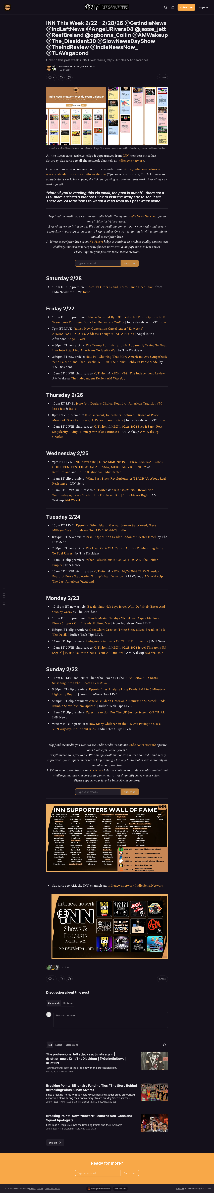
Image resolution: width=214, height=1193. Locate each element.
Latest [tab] (58, 1044)
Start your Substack (100, 1188)
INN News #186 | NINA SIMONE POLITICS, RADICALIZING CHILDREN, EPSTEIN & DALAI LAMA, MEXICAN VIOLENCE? (107, 464)
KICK (115, 373)
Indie (92, 66)
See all (53, 1142)
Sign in (203, 7)
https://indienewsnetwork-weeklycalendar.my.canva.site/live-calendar (103, 172)
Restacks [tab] (68, 1003)
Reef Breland (61, 472)
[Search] (165, 7)
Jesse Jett (58, 408)
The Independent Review (88, 378)
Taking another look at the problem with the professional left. (81, 1067)
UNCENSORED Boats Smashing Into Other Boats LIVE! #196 (105, 680)
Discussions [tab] (72, 1044)
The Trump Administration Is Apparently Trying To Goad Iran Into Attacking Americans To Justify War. (109, 348)
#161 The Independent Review (143, 373)
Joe (115, 1102)
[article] (107, 1065)
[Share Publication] (173, 7)
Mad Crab (72, 1102)
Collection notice (52, 1188)
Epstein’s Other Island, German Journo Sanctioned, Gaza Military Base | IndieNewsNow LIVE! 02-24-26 (104, 528)
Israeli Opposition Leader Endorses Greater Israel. (121, 537)
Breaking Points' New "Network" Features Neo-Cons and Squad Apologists (89, 1118)
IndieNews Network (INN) (72, 66)
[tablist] (60, 1003)
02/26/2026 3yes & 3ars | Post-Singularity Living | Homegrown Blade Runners (108, 429)
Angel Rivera (76, 338)
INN (126, 155)
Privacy (32, 1188)
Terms (40, 1188)
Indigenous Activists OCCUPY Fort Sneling (117, 641)
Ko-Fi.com (96, 241)
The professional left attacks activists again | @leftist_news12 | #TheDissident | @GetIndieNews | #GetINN (86, 1058)
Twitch (102, 373)
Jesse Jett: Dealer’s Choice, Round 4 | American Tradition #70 (119, 403)
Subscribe (186, 7)
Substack (180, 1188)
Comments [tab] (54, 1003)
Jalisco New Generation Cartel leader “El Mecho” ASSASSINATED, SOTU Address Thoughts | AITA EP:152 (97, 331)
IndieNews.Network (149, 885)
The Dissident (67, 1071)
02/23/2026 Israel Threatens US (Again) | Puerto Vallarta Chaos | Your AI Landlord (109, 650)
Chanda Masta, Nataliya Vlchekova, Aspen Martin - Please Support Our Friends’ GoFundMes (105, 621)
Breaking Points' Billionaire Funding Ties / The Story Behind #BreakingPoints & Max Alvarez (91, 1088)
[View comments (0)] (61, 77)
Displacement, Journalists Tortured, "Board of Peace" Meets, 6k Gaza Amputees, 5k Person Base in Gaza (106, 418)
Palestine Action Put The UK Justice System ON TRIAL (125, 712)
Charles (57, 436)
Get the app (120, 1188)
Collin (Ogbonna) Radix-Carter (99, 472)
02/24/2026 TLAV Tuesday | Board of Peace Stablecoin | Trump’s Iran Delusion (106, 574)
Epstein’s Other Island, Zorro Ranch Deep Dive (119, 287)
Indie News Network (142, 216)
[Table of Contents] (3, 596)
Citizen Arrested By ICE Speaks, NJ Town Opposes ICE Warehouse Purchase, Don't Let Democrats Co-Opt (108, 320)
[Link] (41, 197)
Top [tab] (50, 1044)
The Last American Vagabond (73, 581)
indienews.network (131, 160)
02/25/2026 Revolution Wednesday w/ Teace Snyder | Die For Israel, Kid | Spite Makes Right (102, 492)
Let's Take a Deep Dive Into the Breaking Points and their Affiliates (84, 1124)
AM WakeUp (116, 378)
